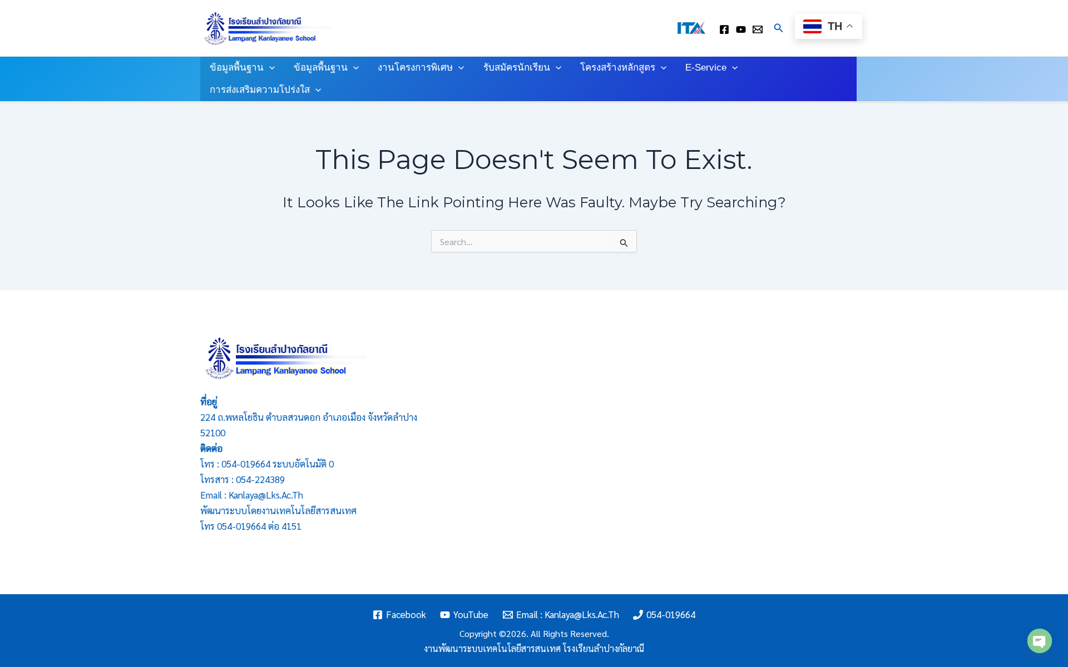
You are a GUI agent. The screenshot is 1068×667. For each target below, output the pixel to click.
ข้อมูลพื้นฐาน (237, 67)
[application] (269, 68)
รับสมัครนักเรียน (516, 67)
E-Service (705, 67)
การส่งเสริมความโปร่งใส (260, 89)
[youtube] (741, 29)
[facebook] (724, 29)
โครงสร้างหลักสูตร (617, 67)
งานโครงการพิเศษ (415, 67)
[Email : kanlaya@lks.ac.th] (758, 29)
